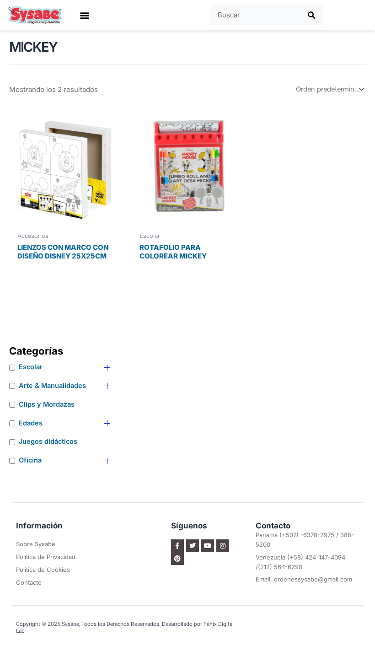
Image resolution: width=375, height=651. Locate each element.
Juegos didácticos (48, 441)
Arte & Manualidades (52, 386)
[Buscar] (311, 15)
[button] (84, 14)
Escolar (31, 367)
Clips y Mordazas (47, 404)
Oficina (30, 460)
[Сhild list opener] (107, 368)
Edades (31, 423)
